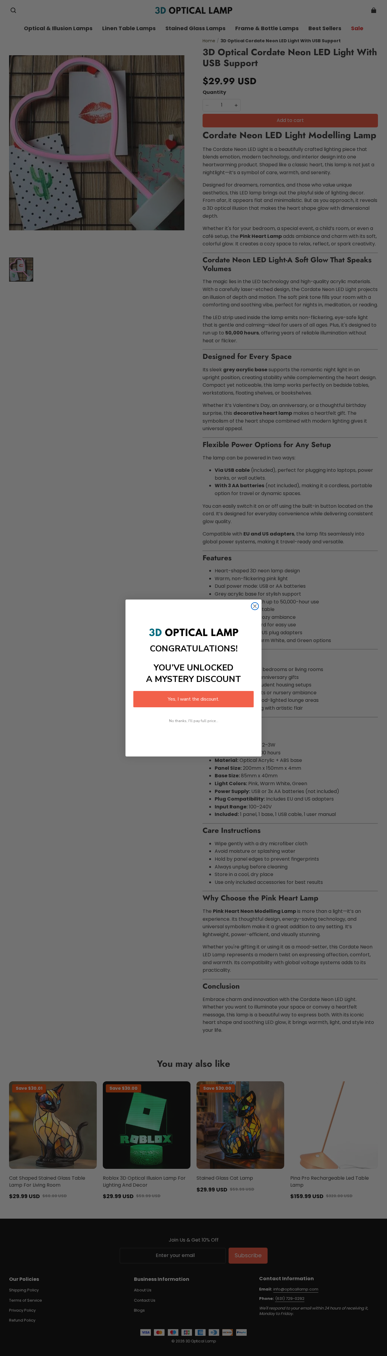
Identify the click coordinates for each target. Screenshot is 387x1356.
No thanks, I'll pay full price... (193, 720)
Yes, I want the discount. (193, 699)
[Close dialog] (255, 606)
